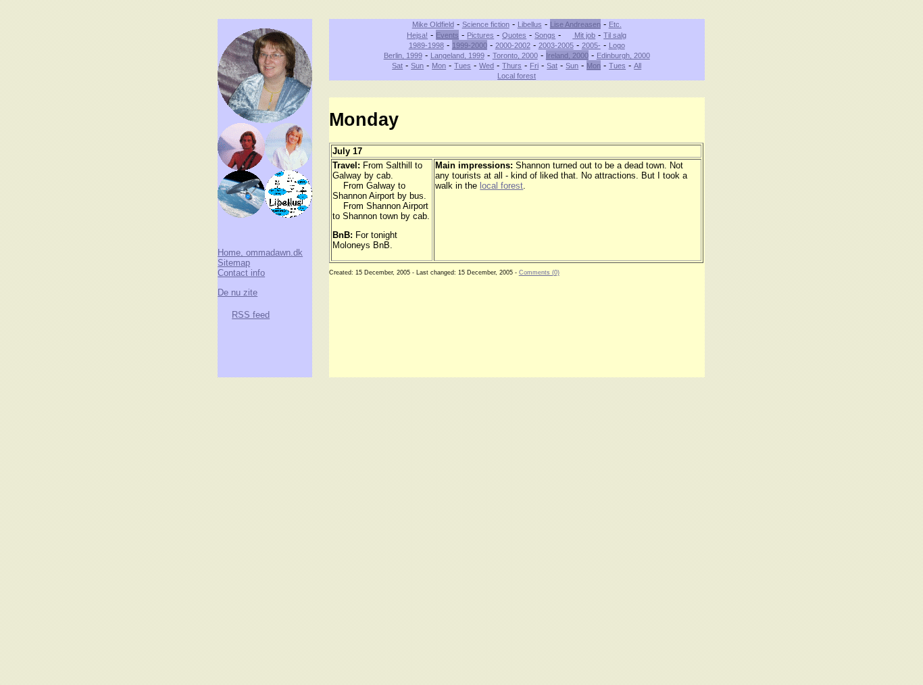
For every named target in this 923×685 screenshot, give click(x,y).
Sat (397, 66)
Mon (439, 66)
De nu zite (237, 292)
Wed (486, 66)
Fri (534, 66)
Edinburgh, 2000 (623, 55)
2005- (591, 45)
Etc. (615, 24)
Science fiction (485, 24)
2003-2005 (556, 45)
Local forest (516, 76)
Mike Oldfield (433, 24)
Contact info (241, 273)
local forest (501, 186)
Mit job (583, 35)
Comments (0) (539, 272)
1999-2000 (469, 45)
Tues (462, 66)
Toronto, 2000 (515, 55)
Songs (544, 35)
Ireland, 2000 (567, 55)
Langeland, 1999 (457, 55)
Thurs (512, 66)
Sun (417, 66)
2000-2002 (512, 45)
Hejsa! (417, 35)
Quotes (514, 35)
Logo (617, 45)
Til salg (614, 35)
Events (447, 35)
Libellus (530, 24)
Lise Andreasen (575, 24)
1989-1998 (426, 45)
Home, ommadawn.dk (260, 252)
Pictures (480, 35)
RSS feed (251, 315)
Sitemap (234, 263)
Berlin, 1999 (403, 55)
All (637, 66)
